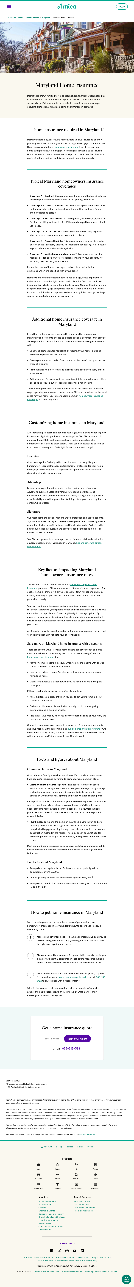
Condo (95, 1169)
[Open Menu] (9, 6)
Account (48, 1146)
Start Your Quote (77, 1038)
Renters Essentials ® (72, 1271)
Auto (38, 1169)
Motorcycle (38, 1188)
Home (57, 1169)
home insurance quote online (73, 977)
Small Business (76, 1188)
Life (76, 1169)
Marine (95, 1179)
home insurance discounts (41, 656)
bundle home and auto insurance (85, 728)
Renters (38, 1179)
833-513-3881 (71, 1048)
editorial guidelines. (87, 1134)
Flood (57, 1179)
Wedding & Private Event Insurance (101, 1271)
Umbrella (57, 1188)
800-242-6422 (67, 1243)
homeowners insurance (66, 146)
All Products (95, 1188)
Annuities (76, 1179)
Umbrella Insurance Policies (46, 1271)
